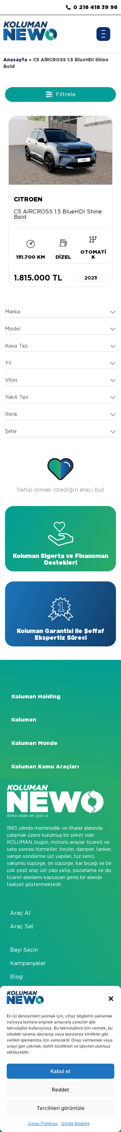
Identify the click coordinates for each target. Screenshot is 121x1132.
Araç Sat (22, 926)
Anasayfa (15, 59)
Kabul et (60, 1071)
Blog (16, 976)
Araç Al (20, 913)
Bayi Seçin (24, 950)
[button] (111, 998)
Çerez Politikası (43, 1123)
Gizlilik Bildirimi (75, 1123)
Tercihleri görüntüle (61, 1108)
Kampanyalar (28, 963)
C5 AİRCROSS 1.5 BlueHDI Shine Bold (58, 214)
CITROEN (28, 199)
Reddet (60, 1089)
